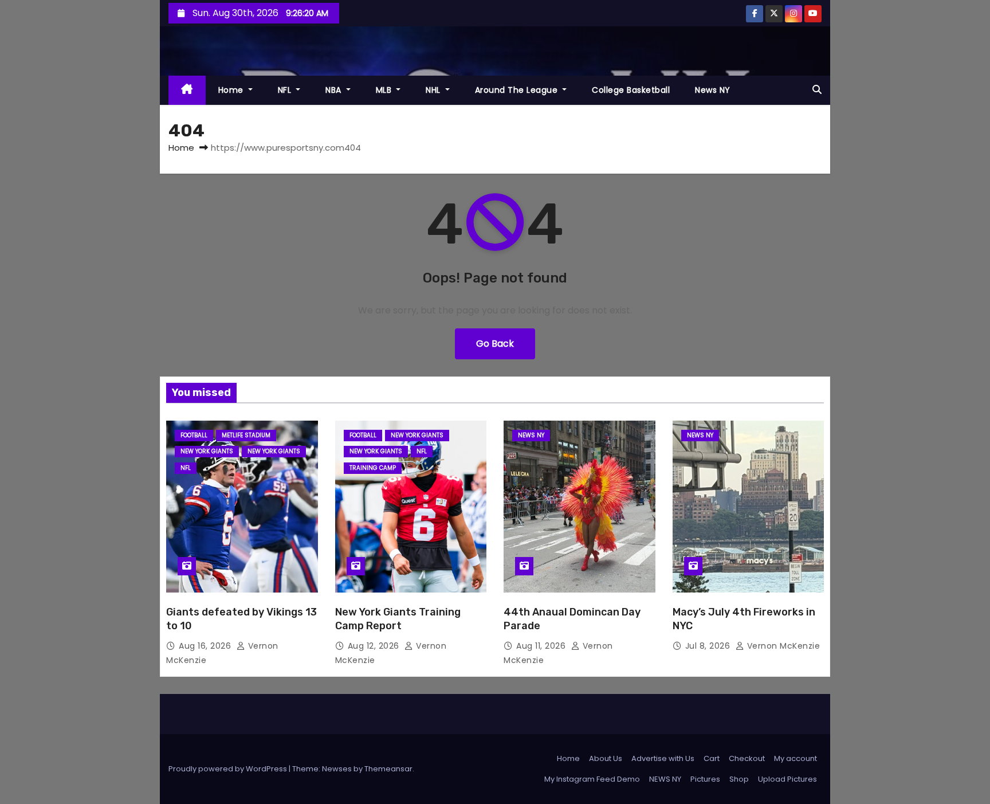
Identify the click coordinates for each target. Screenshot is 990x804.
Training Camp (372, 468)
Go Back (495, 343)
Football (193, 435)
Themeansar (388, 768)
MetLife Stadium (246, 435)
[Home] (187, 90)
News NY (712, 90)
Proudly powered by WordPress (228, 768)
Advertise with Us (662, 758)
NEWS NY (531, 435)
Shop (739, 779)
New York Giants (206, 451)
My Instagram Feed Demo (592, 779)
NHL (434, 90)
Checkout (747, 758)
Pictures (705, 779)
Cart (712, 758)
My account (795, 758)
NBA (334, 90)
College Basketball (631, 90)
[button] (817, 89)
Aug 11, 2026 (542, 646)
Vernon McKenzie (782, 646)
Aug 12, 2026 (375, 646)
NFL (286, 90)
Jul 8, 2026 (709, 646)
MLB (385, 90)
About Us (605, 758)
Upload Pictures (787, 779)
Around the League (517, 90)
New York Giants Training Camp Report (398, 619)
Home (232, 90)
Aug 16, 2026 (206, 646)
